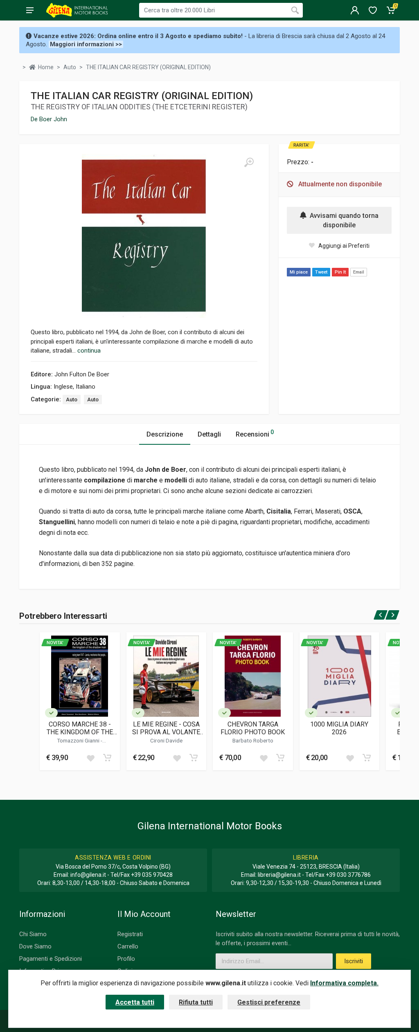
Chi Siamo (33, 934)
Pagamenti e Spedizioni (50, 958)
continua (89, 350)
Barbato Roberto (252, 740)
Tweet (321, 272)
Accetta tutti (134, 1002)
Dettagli (209, 434)
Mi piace (299, 272)
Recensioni (255, 433)
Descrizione (164, 434)
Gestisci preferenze (268, 1002)
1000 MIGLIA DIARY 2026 (339, 728)
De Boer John (49, 119)
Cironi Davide (166, 740)
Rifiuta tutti (196, 1002)
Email (358, 272)
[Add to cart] (107, 757)
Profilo (126, 958)
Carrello (127, 946)
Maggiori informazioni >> (86, 44)
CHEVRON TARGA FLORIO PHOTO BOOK (253, 728)
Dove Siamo (35, 946)
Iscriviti (353, 961)
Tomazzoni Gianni (79, 740)
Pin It (340, 272)
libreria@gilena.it (279, 874)
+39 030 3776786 (348, 874)
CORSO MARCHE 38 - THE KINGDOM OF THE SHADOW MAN (80, 728)
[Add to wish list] (90, 757)
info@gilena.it (88, 874)
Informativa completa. (344, 983)
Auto (71, 399)
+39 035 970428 (152, 874)
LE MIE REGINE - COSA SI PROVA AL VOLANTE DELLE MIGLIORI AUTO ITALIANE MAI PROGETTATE (166, 728)
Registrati (130, 934)
